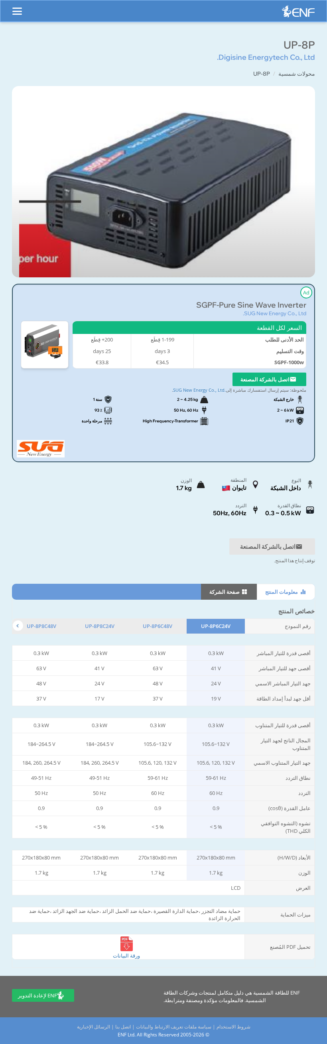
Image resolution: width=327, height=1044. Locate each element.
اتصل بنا (123, 1026)
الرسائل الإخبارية (93, 1026)
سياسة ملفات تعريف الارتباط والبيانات (173, 1026)
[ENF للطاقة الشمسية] (298, 13)
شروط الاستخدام (233, 1026)
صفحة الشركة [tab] (225, 591)
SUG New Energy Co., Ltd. (274, 313)
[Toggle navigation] (17, 7)
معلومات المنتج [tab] (282, 591)
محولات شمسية (296, 73)
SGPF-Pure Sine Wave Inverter (251, 305)
